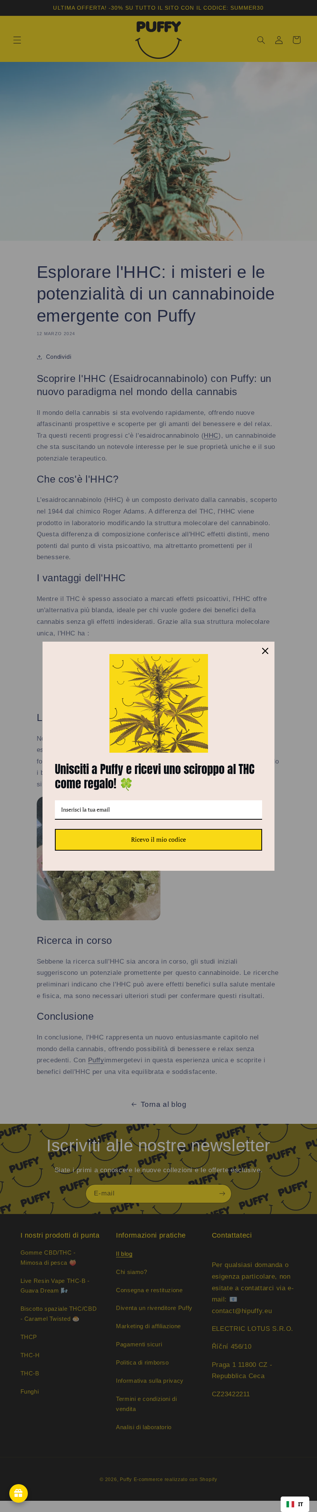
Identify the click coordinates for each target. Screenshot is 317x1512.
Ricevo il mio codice (158, 839)
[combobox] (295, 1504)
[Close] (265, 651)
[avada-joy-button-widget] (18, 1493)
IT (300, 1504)
